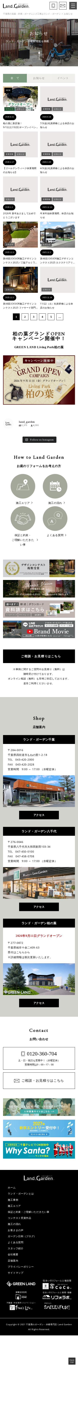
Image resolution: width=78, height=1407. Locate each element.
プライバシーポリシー (21, 1266)
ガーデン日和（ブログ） (22, 1236)
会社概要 (13, 1254)
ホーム (12, 1187)
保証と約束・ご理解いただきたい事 (28, 1212)
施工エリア (14, 1206)
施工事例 (13, 1199)
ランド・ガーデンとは (21, 1193)
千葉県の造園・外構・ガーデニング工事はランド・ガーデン (32, 13)
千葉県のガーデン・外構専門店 (41, 1324)
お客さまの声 (15, 1230)
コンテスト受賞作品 (19, 1218)
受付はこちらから (19, 952)
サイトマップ (15, 1272)
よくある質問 (15, 1242)
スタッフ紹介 (15, 1248)
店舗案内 (13, 1260)
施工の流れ (14, 1224)
